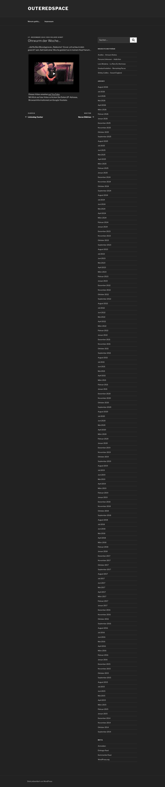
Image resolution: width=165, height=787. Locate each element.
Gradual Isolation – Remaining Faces (112, 68)
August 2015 (103, 682)
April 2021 (102, 376)
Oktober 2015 (103, 673)
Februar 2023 (103, 276)
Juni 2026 (101, 96)
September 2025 (104, 137)
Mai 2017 (101, 587)
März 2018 (102, 542)
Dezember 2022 (104, 285)
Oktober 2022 (103, 294)
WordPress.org (103, 759)
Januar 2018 (103, 551)
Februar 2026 (103, 114)
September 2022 (104, 299)
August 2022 (103, 303)
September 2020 (104, 407)
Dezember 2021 (104, 339)
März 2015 (102, 705)
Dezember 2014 (104, 718)
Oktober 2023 (103, 240)
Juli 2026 (101, 92)
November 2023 (104, 236)
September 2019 (104, 461)
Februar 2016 (103, 655)
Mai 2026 (101, 100)
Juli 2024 (101, 200)
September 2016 (104, 624)
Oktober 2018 (103, 511)
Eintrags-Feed (103, 750)
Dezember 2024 (104, 177)
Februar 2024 (103, 222)
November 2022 (104, 290)
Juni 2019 (101, 475)
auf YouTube (54, 94)
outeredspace (48, 8)
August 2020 (103, 412)
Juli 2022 (101, 308)
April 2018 (102, 538)
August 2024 (103, 195)
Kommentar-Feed (104, 755)
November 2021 (104, 344)
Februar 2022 (103, 330)
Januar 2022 (103, 335)
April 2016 (102, 646)
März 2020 (102, 434)
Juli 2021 (101, 362)
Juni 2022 (101, 312)
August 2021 (103, 358)
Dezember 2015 (104, 664)
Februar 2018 (103, 547)
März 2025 (102, 164)
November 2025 (104, 128)
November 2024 (104, 182)
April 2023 (102, 267)
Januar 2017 (102, 605)
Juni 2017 (101, 583)
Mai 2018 (101, 533)
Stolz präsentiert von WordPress (39, 781)
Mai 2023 (101, 263)
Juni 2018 (101, 529)
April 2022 (102, 321)
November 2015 (104, 669)
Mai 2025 (101, 155)
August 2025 (103, 141)
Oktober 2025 (103, 132)
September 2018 (104, 515)
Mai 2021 (101, 371)
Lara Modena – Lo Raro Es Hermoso (112, 64)
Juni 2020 (102, 421)
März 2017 (102, 596)
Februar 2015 (103, 709)
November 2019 (104, 452)
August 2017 (103, 574)
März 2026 (102, 110)
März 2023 (102, 272)
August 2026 (103, 87)
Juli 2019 (101, 470)
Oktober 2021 (103, 349)
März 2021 (102, 380)
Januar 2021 (102, 389)
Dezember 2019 (104, 448)
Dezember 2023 (104, 231)
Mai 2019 (101, 479)
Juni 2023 (101, 258)
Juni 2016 (101, 637)
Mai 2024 (101, 209)
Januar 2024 (103, 227)
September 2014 (104, 732)
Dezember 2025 (104, 123)
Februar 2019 (103, 493)
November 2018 (104, 506)
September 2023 (104, 245)
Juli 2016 (101, 632)
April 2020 (102, 430)
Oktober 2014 (103, 727)
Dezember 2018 (104, 502)
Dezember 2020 (104, 394)
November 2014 (104, 723)
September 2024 (104, 191)
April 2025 (102, 159)
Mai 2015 (101, 696)
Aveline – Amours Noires (107, 55)
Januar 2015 (103, 714)
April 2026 (102, 105)
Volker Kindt (56, 37)
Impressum (49, 21)
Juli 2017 (101, 578)
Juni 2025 (101, 150)
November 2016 (104, 614)
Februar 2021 (103, 385)
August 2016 (103, 628)
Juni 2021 (101, 366)
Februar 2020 (103, 439)
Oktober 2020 (103, 403)
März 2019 (102, 488)
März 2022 (102, 326)
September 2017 (104, 569)
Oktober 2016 (103, 619)
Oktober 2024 (103, 186)
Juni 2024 (101, 204)
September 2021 (104, 353)
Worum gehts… (34, 21)
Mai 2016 (101, 642)
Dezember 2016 (104, 610)
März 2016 (102, 651)
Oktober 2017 (103, 565)
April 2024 (102, 213)
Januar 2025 (103, 173)
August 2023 (103, 249)
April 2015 (102, 700)
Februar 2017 (103, 601)
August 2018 (103, 520)
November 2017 (104, 560)
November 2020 (104, 398)
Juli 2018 (101, 524)
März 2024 (102, 218)
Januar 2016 (103, 660)
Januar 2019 (103, 497)
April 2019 (102, 484)
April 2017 (102, 592)
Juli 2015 (101, 687)
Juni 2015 (101, 691)
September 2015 (104, 678)
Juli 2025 (101, 146)
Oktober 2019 (103, 457)
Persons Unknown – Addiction (109, 59)
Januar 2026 (103, 119)
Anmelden (102, 746)
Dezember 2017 (104, 556)
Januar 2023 (103, 281)
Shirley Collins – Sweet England (110, 73)
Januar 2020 (103, 443)
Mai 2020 (101, 425)
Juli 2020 (101, 416)
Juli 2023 (101, 254)
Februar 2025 (103, 168)
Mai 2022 (101, 317)
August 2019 (103, 466)
